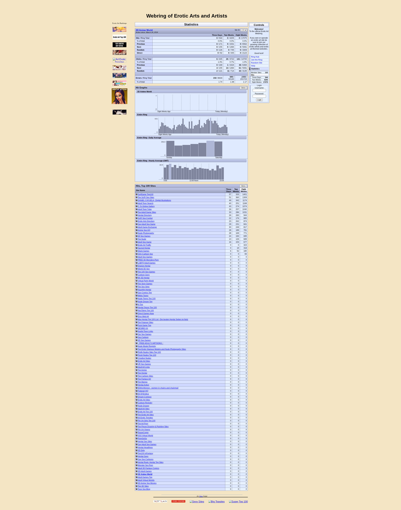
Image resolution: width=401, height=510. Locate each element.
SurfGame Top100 (145, 194)
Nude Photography (146, 233)
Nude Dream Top (145, 302)
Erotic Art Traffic (144, 245)
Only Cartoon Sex (145, 254)
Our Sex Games (144, 334)
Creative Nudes (144, 358)
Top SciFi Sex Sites (146, 197)
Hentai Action (143, 385)
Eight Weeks (244, 190)
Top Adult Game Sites (147, 212)
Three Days (228, 190)
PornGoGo (142, 438)
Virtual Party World (146, 281)
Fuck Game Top (144, 325)
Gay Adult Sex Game (146, 224)
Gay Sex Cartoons (145, 459)
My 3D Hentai (143, 278)
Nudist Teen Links (145, 331)
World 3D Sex (144, 269)
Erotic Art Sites (144, 361)
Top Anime (142, 370)
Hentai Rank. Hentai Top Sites (150, 462)
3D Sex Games (144, 340)
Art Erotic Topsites (145, 418)
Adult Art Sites (143, 409)
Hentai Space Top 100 (147, 307)
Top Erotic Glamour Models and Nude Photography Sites (162, 349)
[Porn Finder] (178, 501)
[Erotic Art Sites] (119, 54)
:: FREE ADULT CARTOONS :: (150, 343)
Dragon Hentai (144, 266)
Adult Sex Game (144, 242)
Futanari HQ (143, 391)
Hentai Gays (143, 456)
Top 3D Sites (143, 486)
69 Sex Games (144, 236)
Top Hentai (142, 373)
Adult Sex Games (145, 257)
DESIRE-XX (143, 328)
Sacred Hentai (144, 248)
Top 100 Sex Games (146, 272)
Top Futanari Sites (145, 322)
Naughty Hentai (144, 290)
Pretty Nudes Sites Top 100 (149, 352)
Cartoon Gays (144, 275)
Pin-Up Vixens (144, 430)
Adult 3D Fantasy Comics (148, 468)
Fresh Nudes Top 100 (147, 355)
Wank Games (143, 251)
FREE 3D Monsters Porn (148, 260)
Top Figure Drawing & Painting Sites (153, 427)
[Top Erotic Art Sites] (119, 46)
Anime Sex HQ (144, 230)
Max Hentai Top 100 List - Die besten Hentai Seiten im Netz (163, 319)
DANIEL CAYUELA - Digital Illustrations (154, 200)
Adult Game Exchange (147, 227)
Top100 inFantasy (145, 453)
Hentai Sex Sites (145, 441)
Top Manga (142, 382)
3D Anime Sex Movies (147, 483)
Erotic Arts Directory (146, 221)
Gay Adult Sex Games (147, 444)
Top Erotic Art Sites (146, 415)
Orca (201, 496)
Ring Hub (255, 57)
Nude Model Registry (147, 346)
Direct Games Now (146, 313)
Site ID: (238, 30)
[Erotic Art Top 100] (119, 31)
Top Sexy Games (145, 284)
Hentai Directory (145, 215)
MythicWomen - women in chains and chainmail (158, 388)
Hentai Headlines (145, 447)
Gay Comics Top (145, 293)
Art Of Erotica (143, 394)
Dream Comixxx (144, 397)
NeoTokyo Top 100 (146, 310)
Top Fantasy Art (144, 379)
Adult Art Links (144, 367)
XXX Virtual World (145, 435)
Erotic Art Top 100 (145, 412)
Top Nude (142, 239)
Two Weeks (236, 190)
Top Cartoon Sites (145, 376)
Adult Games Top (145, 477)
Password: (259, 94)
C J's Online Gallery (146, 206)
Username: (259, 88)
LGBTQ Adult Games (146, 263)
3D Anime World (144, 30)
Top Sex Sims (143, 287)
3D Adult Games (145, 471)
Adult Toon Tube (145, 209)
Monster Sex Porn (145, 465)
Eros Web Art (143, 316)
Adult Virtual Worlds (146, 480)
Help (253, 66)
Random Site (256, 63)
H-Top (140, 304)
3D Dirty (141, 450)
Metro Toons (143, 296)
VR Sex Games (144, 364)
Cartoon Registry (145, 403)
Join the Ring (256, 60)
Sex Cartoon (143, 337)
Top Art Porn (143, 424)
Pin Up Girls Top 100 (146, 421)
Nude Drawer (143, 406)
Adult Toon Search (145, 203)
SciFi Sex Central (145, 218)
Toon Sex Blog (144, 489)
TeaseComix (143, 433)
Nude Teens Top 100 (147, 299)
